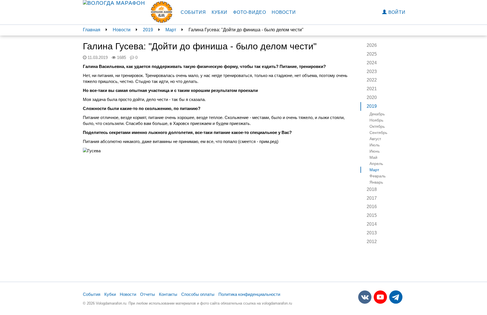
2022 (372, 80)
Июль (374, 145)
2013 (372, 232)
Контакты (168, 294)
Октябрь (377, 126)
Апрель (376, 163)
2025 (372, 54)
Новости (284, 12)
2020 (372, 97)
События (193, 12)
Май (373, 157)
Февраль (377, 176)
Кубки (219, 12)
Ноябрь (376, 120)
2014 (372, 224)
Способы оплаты (197, 294)
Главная (91, 29)
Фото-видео (249, 12)
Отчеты (147, 294)
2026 (372, 45)
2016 (372, 206)
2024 (372, 62)
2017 (372, 198)
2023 (372, 71)
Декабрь (377, 114)
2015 (372, 215)
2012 (372, 241)
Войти (396, 12)
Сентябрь (378, 132)
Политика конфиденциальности (249, 294)
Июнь (374, 151)
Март (170, 29)
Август (375, 138)
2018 (372, 189)
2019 (148, 29)
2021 (372, 88)
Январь (376, 182)
